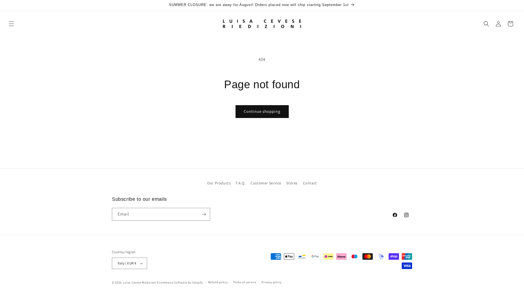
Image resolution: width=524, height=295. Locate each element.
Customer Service (266, 183)
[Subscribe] (204, 214)
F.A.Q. (241, 183)
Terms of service (244, 282)
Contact (310, 183)
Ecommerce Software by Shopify (180, 282)
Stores (292, 183)
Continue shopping (262, 111)
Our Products (219, 183)
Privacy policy (271, 282)
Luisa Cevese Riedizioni (139, 282)
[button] (11, 24)
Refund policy (218, 282)
